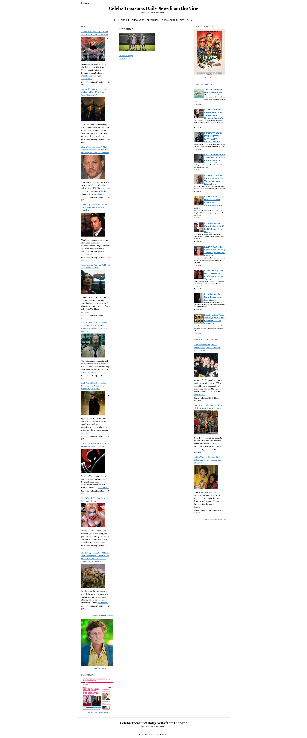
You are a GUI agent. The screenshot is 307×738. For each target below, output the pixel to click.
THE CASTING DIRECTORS (173, 20)
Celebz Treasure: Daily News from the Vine (153, 8)
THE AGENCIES (153, 20)
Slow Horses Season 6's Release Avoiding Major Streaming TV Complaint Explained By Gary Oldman (94, 326)
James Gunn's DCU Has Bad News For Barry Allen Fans (95, 266)
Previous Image (126, 55)
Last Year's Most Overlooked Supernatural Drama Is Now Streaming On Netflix (93, 386)
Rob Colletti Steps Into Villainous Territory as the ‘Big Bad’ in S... (214, 157)
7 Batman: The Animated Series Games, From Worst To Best (95, 445)
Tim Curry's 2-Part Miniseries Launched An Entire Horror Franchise (94, 207)
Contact (190, 20)
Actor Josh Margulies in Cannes (97, 668)
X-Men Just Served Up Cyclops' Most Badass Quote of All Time (94, 33)
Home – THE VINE (121, 20)
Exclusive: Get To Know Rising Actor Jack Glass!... (213, 297)
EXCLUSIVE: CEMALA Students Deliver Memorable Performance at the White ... (209, 202)
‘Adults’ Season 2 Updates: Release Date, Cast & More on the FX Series (207, 347)
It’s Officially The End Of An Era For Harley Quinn (95, 499)
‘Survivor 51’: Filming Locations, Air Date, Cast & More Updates (208, 406)
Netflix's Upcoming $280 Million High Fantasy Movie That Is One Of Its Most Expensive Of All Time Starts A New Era (95, 557)
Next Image (124, 58)
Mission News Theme (146, 735)
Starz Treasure (103, 712)
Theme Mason (110, 615)
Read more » (86, 78)
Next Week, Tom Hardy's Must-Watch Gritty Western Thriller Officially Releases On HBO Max (95, 150)
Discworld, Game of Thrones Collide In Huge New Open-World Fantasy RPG (93, 92)
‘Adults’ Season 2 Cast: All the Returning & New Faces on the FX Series (207, 460)
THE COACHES (138, 20)
